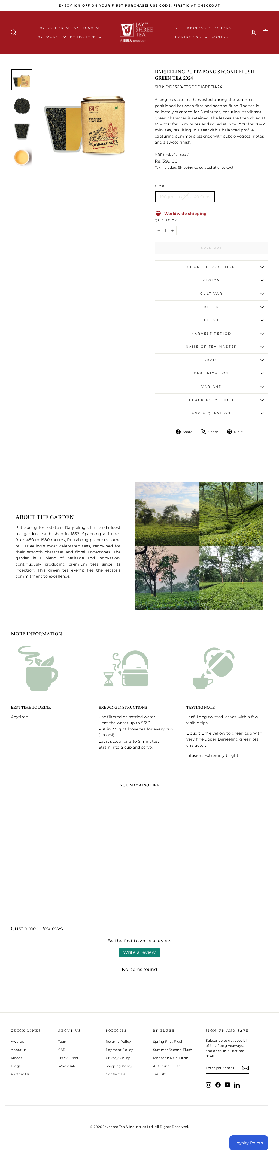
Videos (16, 1058)
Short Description (211, 267)
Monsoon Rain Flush (170, 1058)
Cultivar (211, 293)
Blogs (16, 1066)
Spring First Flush (168, 1041)
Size (160, 186)
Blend (211, 307)
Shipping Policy (119, 1066)
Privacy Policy (118, 1058)
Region (211, 280)
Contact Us (115, 1074)
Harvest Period (211, 333)
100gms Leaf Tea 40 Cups (185, 196)
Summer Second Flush (172, 1050)
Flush (211, 320)
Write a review (139, 952)
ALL (178, 28)
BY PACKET (50, 37)
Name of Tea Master (211, 346)
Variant (211, 386)
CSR (61, 1050)
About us (19, 1050)
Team (63, 1041)
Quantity (166, 220)
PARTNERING (189, 37)
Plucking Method (211, 400)
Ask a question (211, 413)
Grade (211, 360)
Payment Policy (119, 1050)
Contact (221, 37)
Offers (223, 28)
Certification (211, 373)
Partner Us (20, 1074)
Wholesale (198, 28)
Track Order (68, 1058)
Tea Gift (159, 1074)
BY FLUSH (84, 28)
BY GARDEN (52, 28)
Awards (17, 1041)
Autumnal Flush (167, 1066)
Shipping (185, 167)
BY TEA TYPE (83, 37)
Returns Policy (118, 1041)
